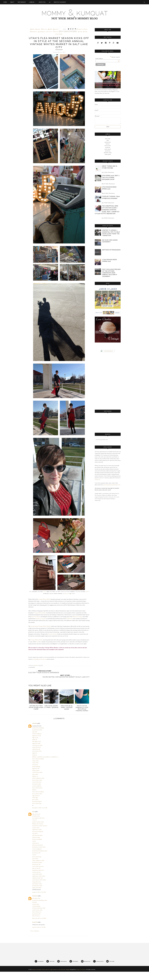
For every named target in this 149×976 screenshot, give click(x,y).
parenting (107, 151)
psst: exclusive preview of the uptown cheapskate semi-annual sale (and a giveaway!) (111, 273)
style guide (108, 154)
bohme (44, 591)
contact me (97, 479)
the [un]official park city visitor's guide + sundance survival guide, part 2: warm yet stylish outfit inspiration (107, 210)
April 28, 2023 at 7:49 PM (38, 927)
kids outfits (108, 145)
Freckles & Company (40, 618)
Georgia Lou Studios (81, 969)
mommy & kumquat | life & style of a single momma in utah (46, 969)
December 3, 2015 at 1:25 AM (39, 808)
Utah (85, 32)
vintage (59, 34)
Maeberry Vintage (77, 616)
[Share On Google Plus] (73, 29)
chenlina (34, 723)
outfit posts (52, 32)
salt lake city (65, 32)
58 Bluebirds (69, 618)
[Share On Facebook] (70, 29)
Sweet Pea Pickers (35, 616)
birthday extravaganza (111, 250)
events (80, 29)
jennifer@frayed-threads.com (39, 659)
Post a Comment (35, 931)
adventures (108, 142)
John (33, 811)
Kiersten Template (65, 969)
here (37, 642)
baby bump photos (38, 29)
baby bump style (56, 29)
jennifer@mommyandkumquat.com (112, 484)
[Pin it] (75, 29)
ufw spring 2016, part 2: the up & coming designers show (111, 177)
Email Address (107, 58)
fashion (108, 144)
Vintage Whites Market (44, 599)
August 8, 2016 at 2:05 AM (39, 892)
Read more (111, 172)
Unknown (35, 896)
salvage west (66, 593)
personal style (108, 152)
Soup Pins (35, 922)
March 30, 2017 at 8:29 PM (39, 918)
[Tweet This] (68, 29)
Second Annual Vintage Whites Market (41, 626)
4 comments (31, 667)
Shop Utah (77, 32)
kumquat (42, 32)
